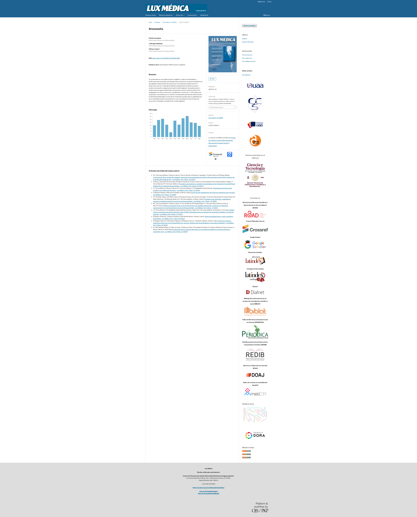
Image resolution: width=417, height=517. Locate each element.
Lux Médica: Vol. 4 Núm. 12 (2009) (164, 195)
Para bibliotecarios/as (249, 61)
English (244, 38)
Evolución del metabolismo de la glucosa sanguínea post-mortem (213, 192)
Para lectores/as (247, 55)
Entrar (269, 1)
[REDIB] (255, 361)
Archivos (157, 22)
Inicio (150, 22)
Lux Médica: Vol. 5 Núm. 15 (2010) (183, 179)
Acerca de (179, 15)
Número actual (151, 15)
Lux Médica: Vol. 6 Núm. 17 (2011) (206, 208)
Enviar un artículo (249, 25)
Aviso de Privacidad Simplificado (208, 493)
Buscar (267, 15)
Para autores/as (247, 58)
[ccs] (255, 113)
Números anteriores (166, 15)
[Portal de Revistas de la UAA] (255, 124)
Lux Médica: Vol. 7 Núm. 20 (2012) (173, 219)
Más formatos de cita (216, 107)
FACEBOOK (246, 75)
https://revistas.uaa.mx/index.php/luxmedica (208, 487)
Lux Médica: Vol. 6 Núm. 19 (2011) (192, 186)
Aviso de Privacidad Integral (208, 491)
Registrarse (261, 1)
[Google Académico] (255, 248)
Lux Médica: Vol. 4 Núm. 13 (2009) (205, 201)
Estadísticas (204, 15)
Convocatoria (192, 15)
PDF (213, 79)
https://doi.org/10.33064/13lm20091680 (166, 58)
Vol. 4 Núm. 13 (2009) (170, 22)
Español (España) (247, 42)
